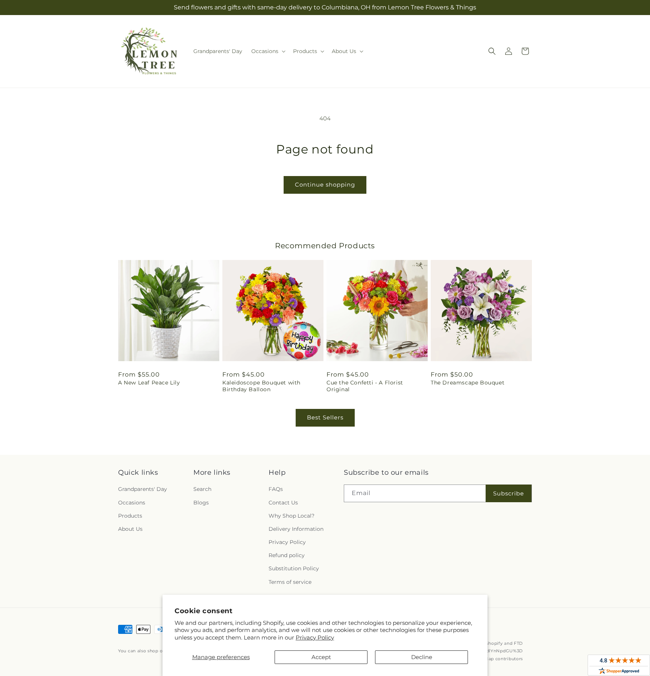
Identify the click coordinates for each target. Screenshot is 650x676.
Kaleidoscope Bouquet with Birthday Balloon (261, 386)
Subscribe (508, 493)
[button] (268, 51)
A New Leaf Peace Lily (149, 382)
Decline (421, 657)
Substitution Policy (294, 568)
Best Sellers (325, 417)
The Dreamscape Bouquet (467, 382)
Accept (321, 657)
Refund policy (287, 555)
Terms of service (290, 582)
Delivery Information (296, 529)
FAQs (276, 489)
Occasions (131, 502)
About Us (130, 529)
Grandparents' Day (142, 489)
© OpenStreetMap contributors (488, 658)
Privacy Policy (315, 637)
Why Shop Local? (291, 515)
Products (130, 515)
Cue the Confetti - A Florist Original (365, 386)
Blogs (201, 502)
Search (202, 489)
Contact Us (283, 502)
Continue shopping (325, 184)
